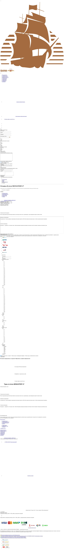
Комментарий (2, 175)
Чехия (3, 180)
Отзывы (2, 191)
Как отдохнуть (2, 419)
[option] (4, 268)
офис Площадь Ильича (5, 162)
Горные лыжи (4, 425)
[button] (3, 260)
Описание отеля (4, 193)
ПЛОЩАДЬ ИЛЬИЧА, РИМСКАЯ (9, 200)
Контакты (2, 435)
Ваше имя (2, 169)
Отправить (2, 176)
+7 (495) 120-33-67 (3, 201)
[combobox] (33, 273)
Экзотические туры (5, 422)
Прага (3, 181)
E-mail (1, 171)
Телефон (1, 170)
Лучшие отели (4, 179)
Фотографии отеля (5, 194)
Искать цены (2, 356)
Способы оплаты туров (32, 527)
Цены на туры (4, 195)
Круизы (3, 423)
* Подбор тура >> (3, 428)
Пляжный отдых (5, 421)
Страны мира (2, 432)
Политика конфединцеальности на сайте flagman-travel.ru (10, 535)
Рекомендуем (2, 433)
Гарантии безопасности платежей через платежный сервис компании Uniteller (13, 537)
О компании (2, 434)
